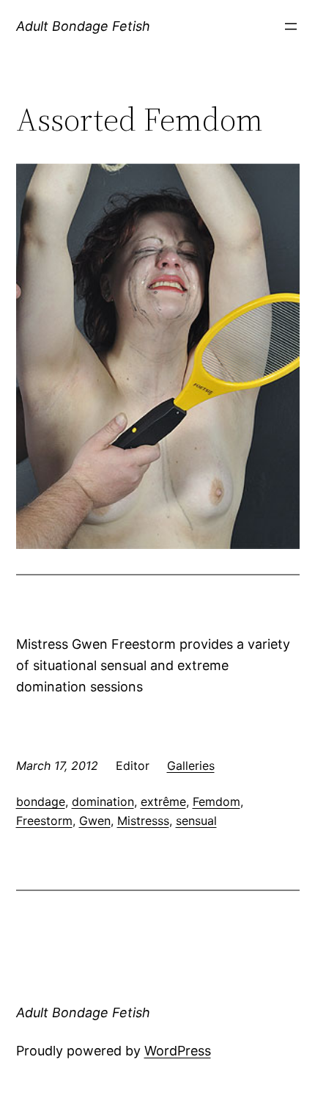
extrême (163, 801)
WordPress (177, 1050)
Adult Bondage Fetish (83, 26)
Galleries (191, 765)
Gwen (95, 820)
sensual (196, 820)
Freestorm (44, 820)
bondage (40, 801)
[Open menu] (291, 26)
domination (103, 801)
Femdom (216, 801)
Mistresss (143, 820)
